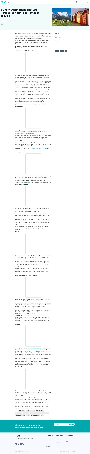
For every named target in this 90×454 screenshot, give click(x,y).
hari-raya (28, 410)
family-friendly (22, 410)
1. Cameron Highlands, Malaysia (60, 39)
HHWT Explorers (48, 444)
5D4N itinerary (27, 182)
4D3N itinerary (44, 401)
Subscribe (72, 424)
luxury (33, 410)
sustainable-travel (40, 410)
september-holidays (35, 415)
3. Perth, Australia (58, 42)
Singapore (57, 444)
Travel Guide (3, 20)
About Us (47, 440)
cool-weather (45, 413)
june (42, 415)
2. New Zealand (57, 40)
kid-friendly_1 (18, 413)
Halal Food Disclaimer (69, 437)
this (41, 264)
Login (87, 2)
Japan (57, 437)
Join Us (47, 442)
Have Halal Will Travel (8, 24)
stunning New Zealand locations (39, 148)
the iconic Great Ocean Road (24, 262)
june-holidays (26, 413)
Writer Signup (48, 446)
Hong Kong (58, 442)
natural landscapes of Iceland (35, 348)
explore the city (39, 261)
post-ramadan (33, 413)
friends (28, 415)
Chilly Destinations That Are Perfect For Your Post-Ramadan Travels (63, 36)
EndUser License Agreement (64, 451)
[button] (65, 2)
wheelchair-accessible (20, 415)
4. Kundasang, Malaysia (59, 44)
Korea (57, 440)
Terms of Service (66, 427)
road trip (32, 360)
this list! (44, 104)
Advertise (47, 437)
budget (39, 413)
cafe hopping (37, 262)
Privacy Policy (73, 451)
